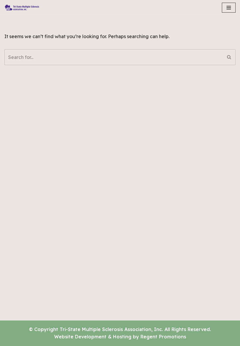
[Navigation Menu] (229, 8)
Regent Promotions (163, 337)
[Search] (229, 57)
